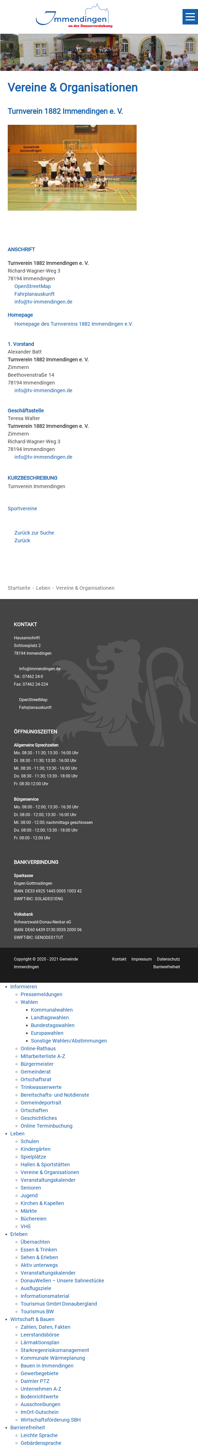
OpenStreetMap (32, 286)
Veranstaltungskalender (48, 1180)
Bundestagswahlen (53, 1025)
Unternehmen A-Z (41, 1389)
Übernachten (35, 1242)
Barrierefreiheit (166, 966)
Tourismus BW (37, 1311)
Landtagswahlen (50, 1017)
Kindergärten (36, 1149)
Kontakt (119, 959)
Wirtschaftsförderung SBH (51, 1420)
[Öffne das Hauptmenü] (190, 16)
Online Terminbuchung (46, 1126)
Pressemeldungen (41, 994)
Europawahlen (47, 1033)
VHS (26, 1226)
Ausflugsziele (36, 1288)
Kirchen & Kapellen (42, 1203)
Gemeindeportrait (41, 1103)
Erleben (19, 1234)
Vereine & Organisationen (50, 1172)
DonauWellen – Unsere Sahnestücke (62, 1280)
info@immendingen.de (39, 668)
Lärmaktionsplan (40, 1342)
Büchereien (33, 1219)
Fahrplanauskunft (34, 294)
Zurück (22, 540)
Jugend (29, 1195)
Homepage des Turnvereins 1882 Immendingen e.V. (73, 324)
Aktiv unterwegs (39, 1265)
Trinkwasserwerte (41, 1087)
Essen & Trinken (39, 1250)
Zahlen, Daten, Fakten (45, 1327)
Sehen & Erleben (39, 1257)
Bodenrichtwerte (40, 1396)
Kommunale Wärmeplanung (53, 1358)
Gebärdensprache (41, 1443)
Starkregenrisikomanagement (55, 1350)
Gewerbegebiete (40, 1373)
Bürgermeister (37, 1064)
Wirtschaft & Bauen (32, 1319)
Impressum (141, 959)
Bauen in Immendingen (47, 1366)
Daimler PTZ (35, 1381)
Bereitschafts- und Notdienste (55, 1095)
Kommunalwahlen (52, 1010)
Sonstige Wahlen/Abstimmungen (69, 1041)
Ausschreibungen (40, 1404)
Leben (43, 588)
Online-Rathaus (38, 1048)
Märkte (29, 1211)
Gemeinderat (36, 1072)
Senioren (31, 1188)
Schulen (30, 1141)
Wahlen (29, 1002)
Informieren (23, 986)
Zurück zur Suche (34, 533)
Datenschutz (168, 959)
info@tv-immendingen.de (43, 302)
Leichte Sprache (39, 1435)
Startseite (19, 588)
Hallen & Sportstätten (45, 1164)
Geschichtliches (39, 1118)
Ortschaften (34, 1110)
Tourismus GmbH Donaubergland (59, 1304)
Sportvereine (22, 508)
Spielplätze (33, 1157)
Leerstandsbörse (40, 1335)
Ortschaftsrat (36, 1079)
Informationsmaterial (45, 1296)
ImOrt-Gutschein (40, 1412)
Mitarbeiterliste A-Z (43, 1056)
